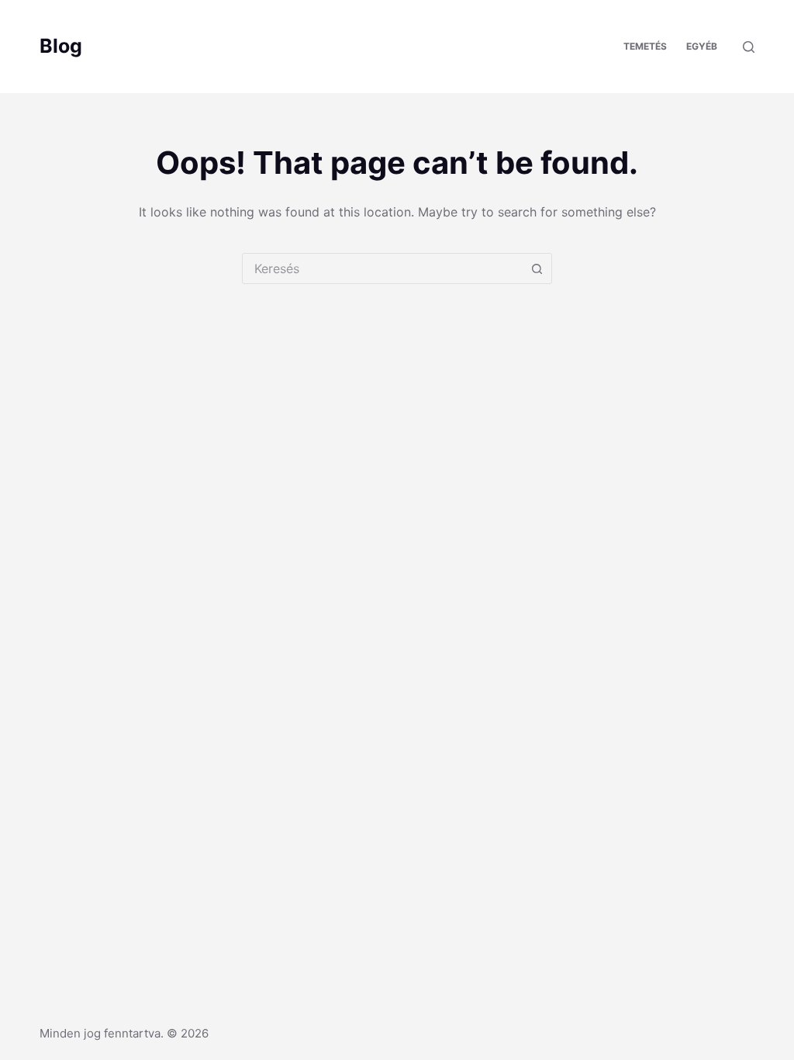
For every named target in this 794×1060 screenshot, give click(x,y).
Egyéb (701, 46)
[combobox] (382, 268)
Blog (61, 45)
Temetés (645, 46)
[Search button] (536, 268)
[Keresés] (748, 47)
